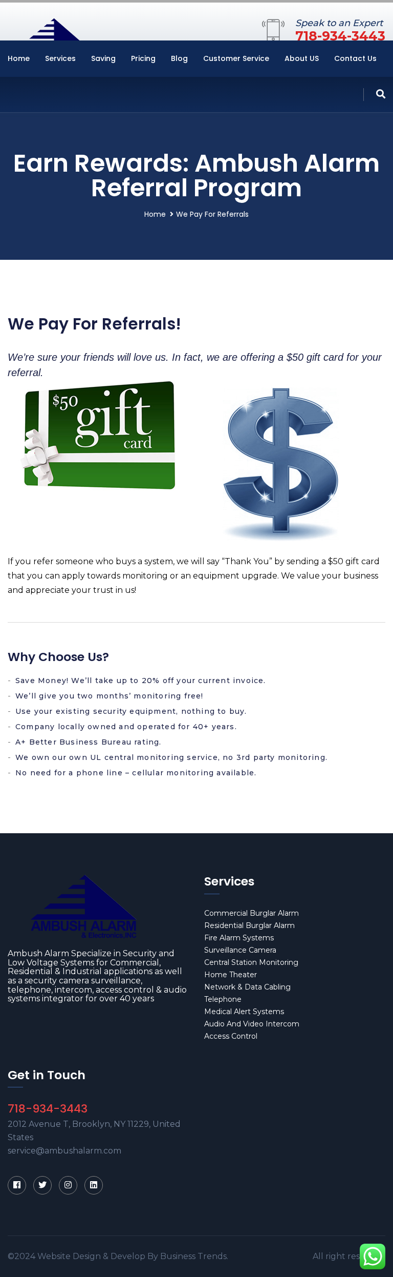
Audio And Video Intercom (251, 1023)
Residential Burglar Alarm (249, 925)
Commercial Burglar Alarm (251, 913)
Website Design (69, 1256)
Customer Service (236, 58)
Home (19, 58)
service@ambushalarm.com (64, 1151)
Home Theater (230, 974)
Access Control (230, 1036)
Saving (103, 58)
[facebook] (17, 1185)
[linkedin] (93, 1185)
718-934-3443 (340, 36)
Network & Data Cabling (247, 987)
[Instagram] (68, 1185)
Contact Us (355, 58)
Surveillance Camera (240, 950)
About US (302, 58)
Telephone (223, 999)
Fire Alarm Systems (239, 937)
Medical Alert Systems (244, 1011)
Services (60, 58)
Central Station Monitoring (251, 962)
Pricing (143, 58)
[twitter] (42, 1185)
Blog (179, 58)
